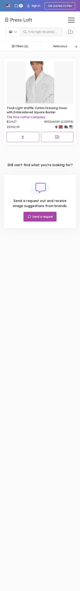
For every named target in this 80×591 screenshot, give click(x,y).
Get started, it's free (60, 5)
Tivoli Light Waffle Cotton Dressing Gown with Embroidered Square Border (37, 110)
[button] (7, 6)
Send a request (42, 217)
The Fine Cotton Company (26, 117)
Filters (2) (21, 46)
